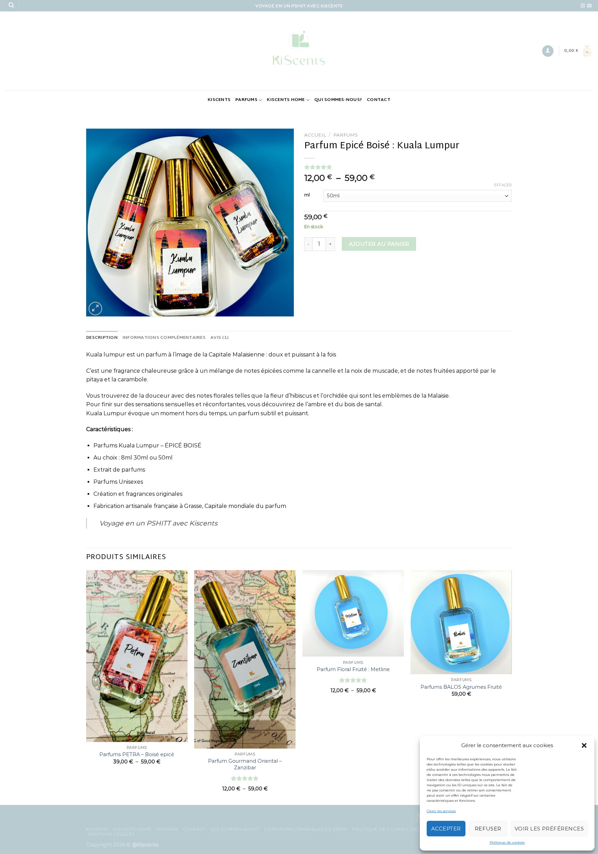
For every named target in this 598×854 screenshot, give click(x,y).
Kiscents (219, 100)
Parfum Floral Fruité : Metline (353, 669)
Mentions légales (111, 834)
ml (307, 195)
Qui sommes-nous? (338, 100)
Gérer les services (441, 811)
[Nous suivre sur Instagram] (583, 5)
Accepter (446, 828)
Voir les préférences (549, 828)
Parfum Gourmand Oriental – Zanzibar (245, 764)
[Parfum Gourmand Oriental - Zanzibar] (245, 659)
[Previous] (86, 686)
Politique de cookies (507, 842)
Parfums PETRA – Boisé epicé (136, 754)
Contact (378, 100)
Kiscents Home (286, 100)
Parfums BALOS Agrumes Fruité (461, 687)
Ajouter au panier (379, 244)
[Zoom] (95, 308)
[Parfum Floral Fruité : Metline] (353, 613)
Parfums (246, 100)
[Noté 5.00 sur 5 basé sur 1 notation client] (408, 167)
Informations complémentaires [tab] (164, 338)
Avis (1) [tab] (219, 338)
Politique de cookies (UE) (385, 829)
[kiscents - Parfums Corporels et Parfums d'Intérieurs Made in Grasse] (299, 50)
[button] (584, 745)
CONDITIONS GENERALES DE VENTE (306, 829)
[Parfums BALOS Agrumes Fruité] (461, 622)
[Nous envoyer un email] (589, 5)
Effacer (503, 185)
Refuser (488, 828)
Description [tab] (102, 338)
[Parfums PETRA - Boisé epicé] (137, 656)
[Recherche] (11, 5)
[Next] (511, 686)
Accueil (315, 135)
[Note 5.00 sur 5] (245, 778)
